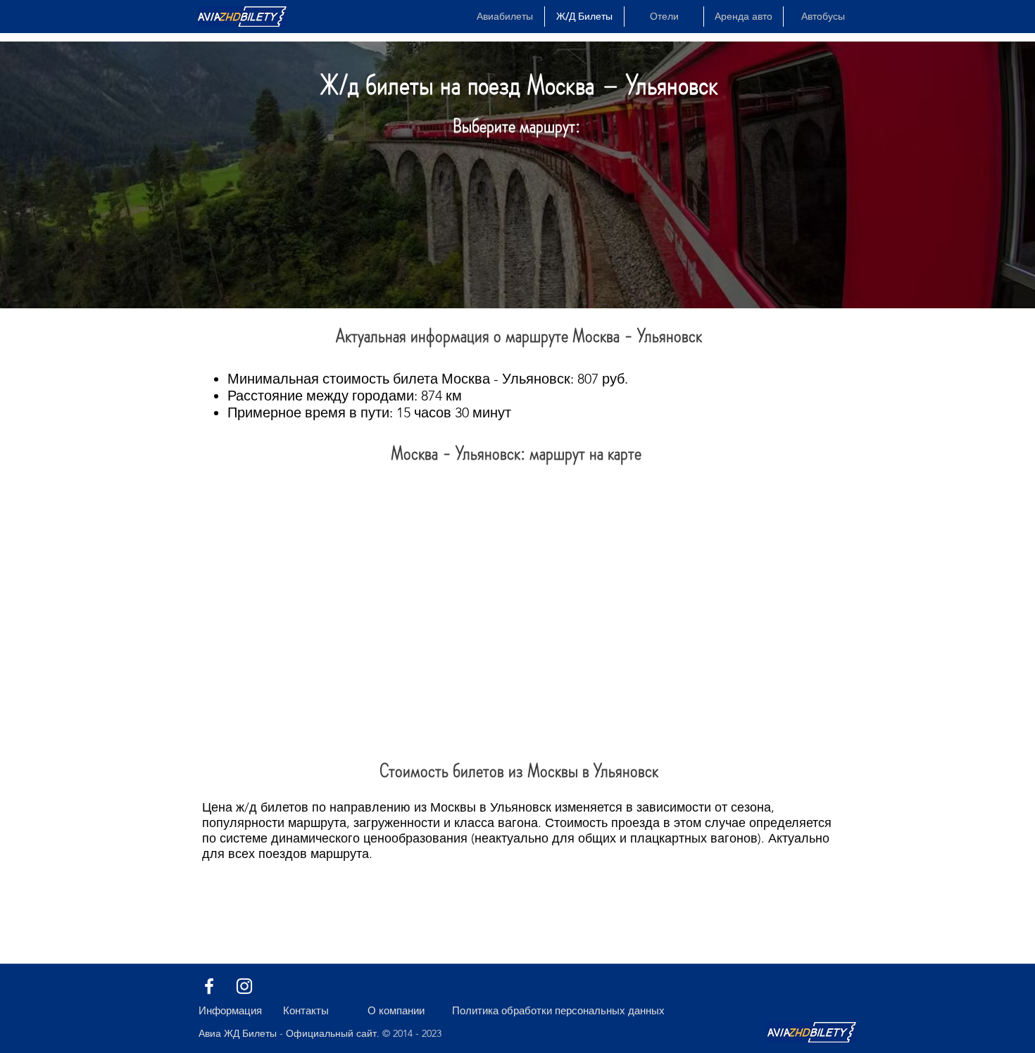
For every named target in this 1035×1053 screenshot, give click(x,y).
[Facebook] (209, 986)
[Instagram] (244, 986)
